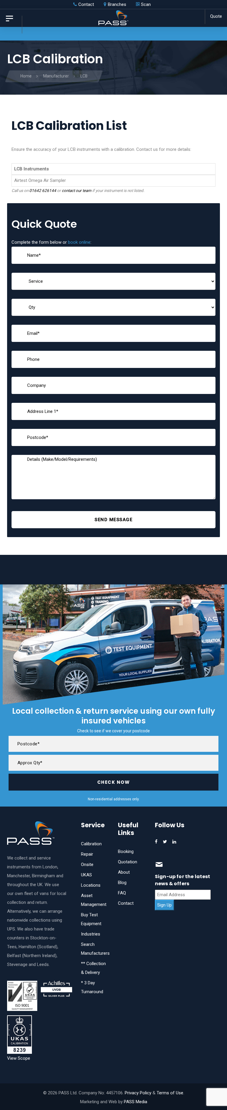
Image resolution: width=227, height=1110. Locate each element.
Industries (90, 934)
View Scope (18, 1058)
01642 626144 (42, 190)
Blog (122, 882)
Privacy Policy (138, 1093)
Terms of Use (170, 1093)
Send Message (113, 519)
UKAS (86, 875)
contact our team (76, 190)
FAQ (122, 893)
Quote (216, 16)
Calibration (91, 843)
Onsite (87, 864)
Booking (126, 851)
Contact (126, 903)
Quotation (127, 862)
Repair (87, 854)
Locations (90, 885)
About (124, 872)
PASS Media (135, 1101)
